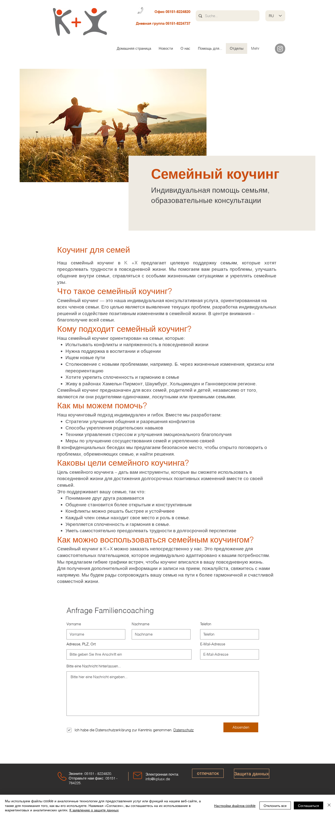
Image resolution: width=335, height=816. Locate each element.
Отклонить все (275, 805)
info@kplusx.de (157, 779)
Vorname (73, 624)
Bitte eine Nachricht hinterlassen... (93, 666)
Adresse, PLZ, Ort (81, 644)
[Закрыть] (329, 805)
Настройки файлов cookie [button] (235, 805)
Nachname (140, 624)
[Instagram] (280, 49)
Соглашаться (308, 805)
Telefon (205, 624)
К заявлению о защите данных (94, 809)
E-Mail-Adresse (212, 644)
